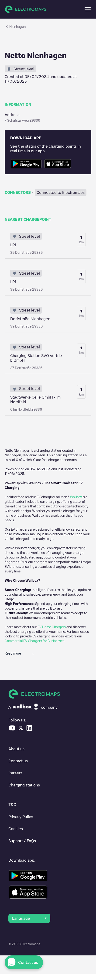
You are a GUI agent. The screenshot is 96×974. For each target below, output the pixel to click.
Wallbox (76, 496)
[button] (87, 9)
